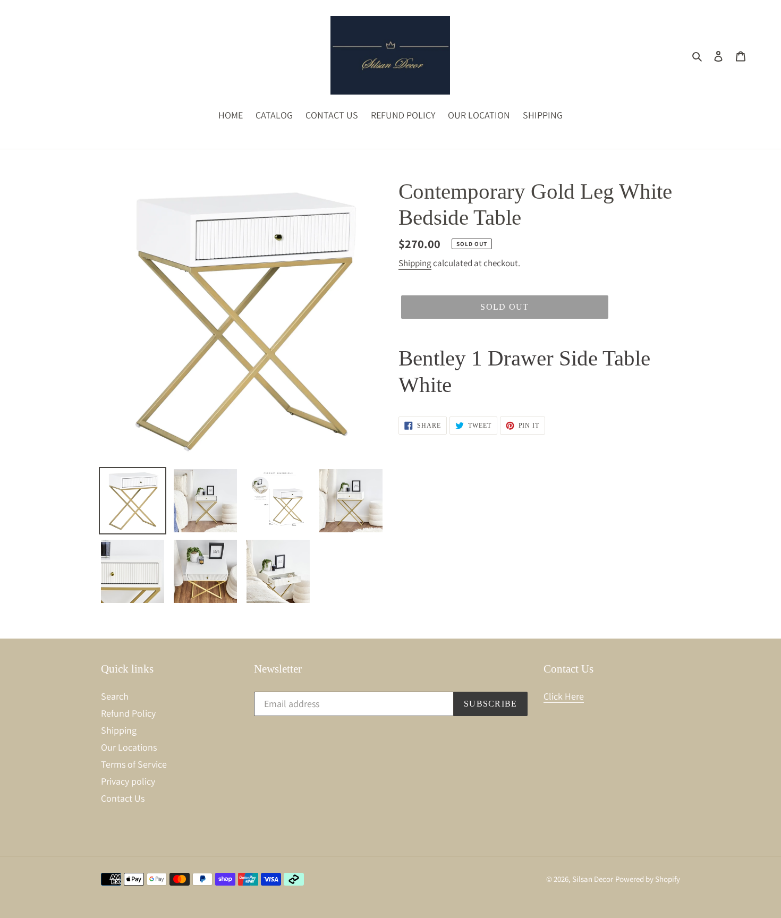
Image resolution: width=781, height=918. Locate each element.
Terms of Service (134, 764)
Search (115, 696)
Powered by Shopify (647, 879)
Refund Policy (128, 713)
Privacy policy (128, 781)
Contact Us (123, 798)
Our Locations (129, 747)
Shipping (414, 263)
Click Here (564, 696)
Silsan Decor (592, 879)
